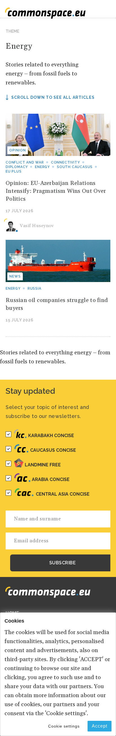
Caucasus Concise (53, 450)
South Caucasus (75, 167)
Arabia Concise (51, 479)
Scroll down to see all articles (53, 97)
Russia (34, 288)
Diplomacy (17, 167)
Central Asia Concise (63, 494)
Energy (42, 167)
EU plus (14, 171)
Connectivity (65, 162)
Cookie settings (64, 726)
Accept (99, 726)
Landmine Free (43, 464)
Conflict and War (25, 162)
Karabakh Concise (51, 435)
